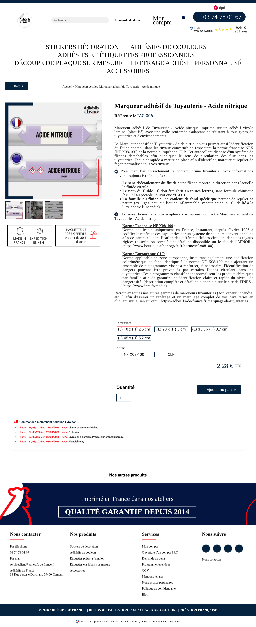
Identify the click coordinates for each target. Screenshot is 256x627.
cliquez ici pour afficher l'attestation (160, 621)
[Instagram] (217, 549)
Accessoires (128, 70)
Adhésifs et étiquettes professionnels (126, 54)
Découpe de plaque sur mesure (68, 62)
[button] (181, 20)
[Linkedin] (228, 549)
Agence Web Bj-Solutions (153, 610)
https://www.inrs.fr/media (144, 285)
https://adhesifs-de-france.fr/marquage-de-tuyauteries (204, 301)
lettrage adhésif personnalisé (186, 62)
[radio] (134, 329)
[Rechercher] (106, 20)
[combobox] (74, 20)
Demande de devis (127, 20)
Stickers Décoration (82, 46)
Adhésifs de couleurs (168, 46)
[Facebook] (206, 549)
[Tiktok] (239, 549)
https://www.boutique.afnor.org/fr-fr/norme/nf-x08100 (167, 245)
